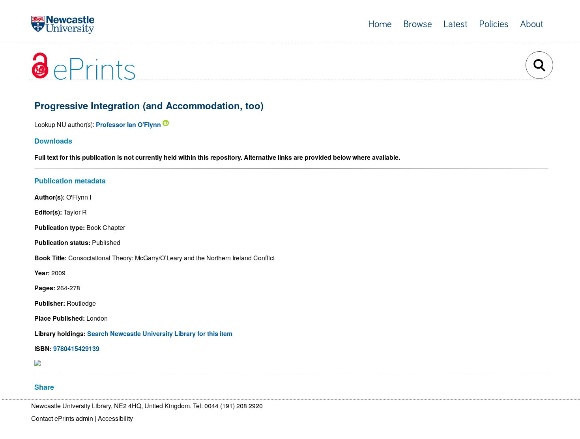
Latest (455, 24)
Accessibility (115, 418)
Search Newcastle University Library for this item (159, 333)
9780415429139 (76, 348)
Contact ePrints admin (62, 418)
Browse (417, 24)
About (531, 24)
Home (380, 24)
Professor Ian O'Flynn (128, 124)
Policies (494, 24)
